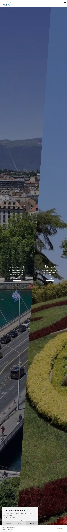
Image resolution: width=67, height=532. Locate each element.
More (16, 278)
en (60, 3)
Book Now (60, 528)
